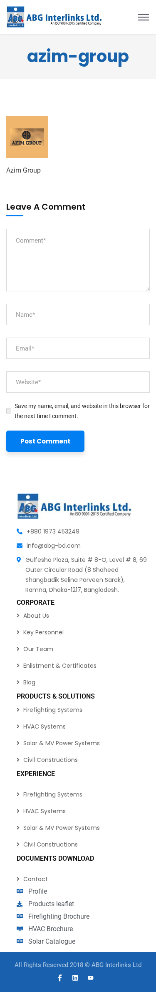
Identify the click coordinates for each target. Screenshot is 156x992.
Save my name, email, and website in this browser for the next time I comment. (82, 411)
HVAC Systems (44, 726)
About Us (36, 615)
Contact (35, 879)
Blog (29, 682)
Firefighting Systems (52, 710)
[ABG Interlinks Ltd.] (54, 16)
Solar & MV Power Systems (61, 743)
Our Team (38, 649)
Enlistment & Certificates (60, 665)
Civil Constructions (50, 760)
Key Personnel (43, 632)
